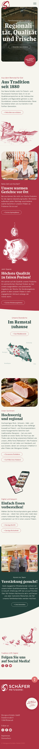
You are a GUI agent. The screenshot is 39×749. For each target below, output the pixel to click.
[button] (35, 3)
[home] (6, 5)
